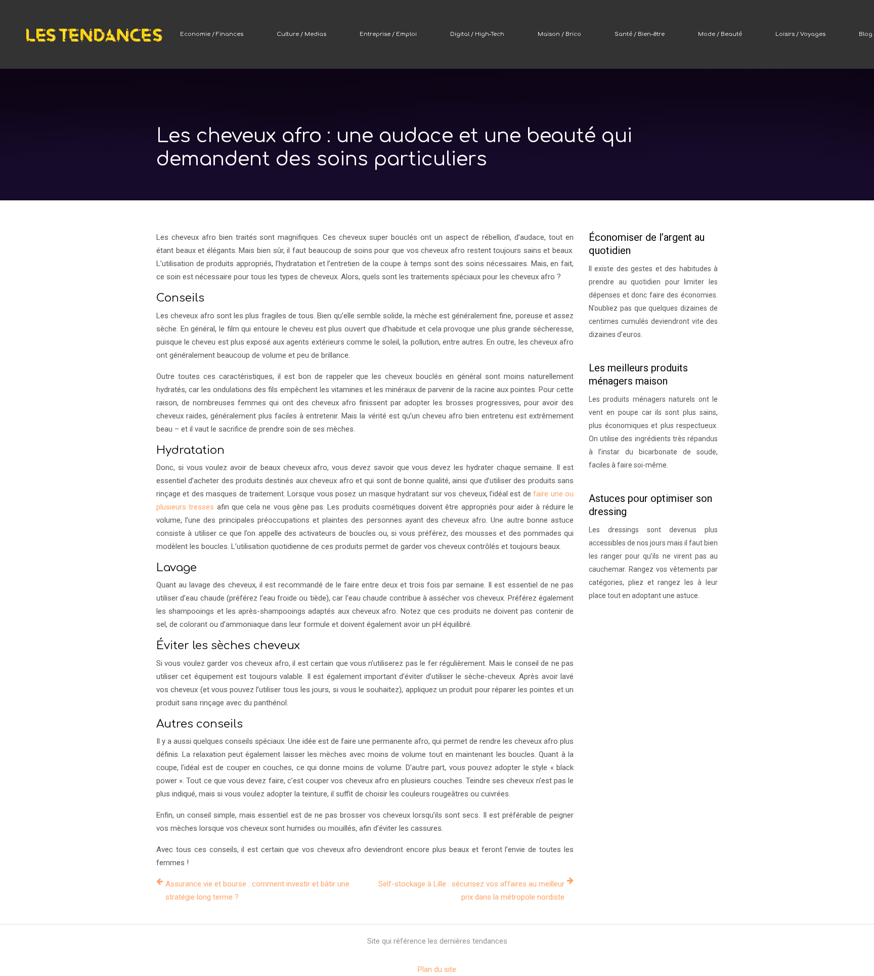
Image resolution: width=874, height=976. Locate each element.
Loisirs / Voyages (800, 34)
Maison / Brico (559, 34)
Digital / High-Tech (477, 34)
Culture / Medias (301, 34)
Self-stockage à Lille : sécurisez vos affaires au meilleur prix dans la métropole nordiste (471, 890)
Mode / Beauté (720, 34)
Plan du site (437, 969)
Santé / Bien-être (640, 34)
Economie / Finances (211, 34)
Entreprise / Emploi (388, 34)
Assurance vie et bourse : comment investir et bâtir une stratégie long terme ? (257, 890)
